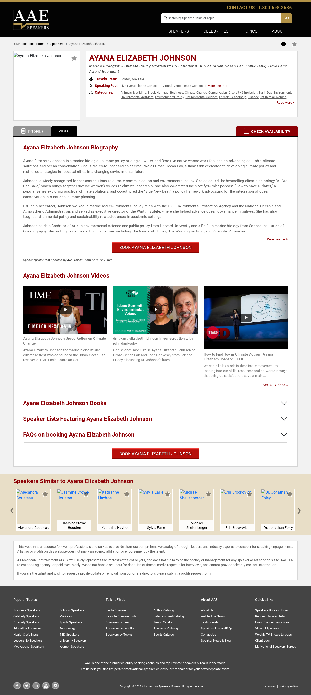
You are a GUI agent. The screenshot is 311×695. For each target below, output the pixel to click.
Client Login (263, 640)
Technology (67, 628)
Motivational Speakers (28, 646)
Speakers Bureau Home (271, 610)
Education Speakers (27, 628)
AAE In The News (213, 616)
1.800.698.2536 (275, 7)
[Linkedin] (36, 688)
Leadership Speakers (28, 640)
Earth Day (265, 92)
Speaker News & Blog (216, 640)
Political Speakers (72, 610)
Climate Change (196, 92)
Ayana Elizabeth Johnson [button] (143, 58)
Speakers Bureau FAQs (217, 628)
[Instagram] (55, 688)
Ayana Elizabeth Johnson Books (64, 403)
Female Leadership (232, 97)
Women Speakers (72, 646)
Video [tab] (64, 131)
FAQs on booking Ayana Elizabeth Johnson (78, 434)
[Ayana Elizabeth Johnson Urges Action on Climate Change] (65, 309)
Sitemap (270, 686)
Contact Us (208, 634)
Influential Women (273, 97)
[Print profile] (283, 44)
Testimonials (210, 622)
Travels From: (105, 79)
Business (176, 92)
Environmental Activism (137, 97)
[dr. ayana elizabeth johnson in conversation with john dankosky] (155, 309)
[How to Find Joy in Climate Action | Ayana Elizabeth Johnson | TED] (246, 317)
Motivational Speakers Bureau (275, 646)
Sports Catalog (164, 634)
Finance (253, 97)
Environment (282, 92)
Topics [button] (250, 31)
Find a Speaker (116, 610)
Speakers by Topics (119, 634)
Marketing (66, 616)
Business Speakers (26, 610)
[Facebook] (17, 688)
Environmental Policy (169, 97)
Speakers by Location (120, 628)
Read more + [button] (277, 239)
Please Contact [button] (147, 86)
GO (286, 18)
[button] (12, 510)
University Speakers (73, 640)
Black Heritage (158, 92)
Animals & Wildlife (133, 92)
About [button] (278, 31)
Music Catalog (163, 622)
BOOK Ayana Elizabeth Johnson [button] (155, 247)
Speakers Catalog (166, 628)
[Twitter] (26, 688)
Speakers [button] (178, 31)
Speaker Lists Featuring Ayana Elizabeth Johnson (87, 418)
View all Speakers (267, 628)
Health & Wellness (26, 634)
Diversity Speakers (26, 622)
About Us (207, 610)
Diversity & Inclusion (242, 92)
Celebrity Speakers (26, 616)
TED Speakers (69, 634)
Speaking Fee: (106, 86)
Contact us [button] (241, 7)
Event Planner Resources (272, 622)
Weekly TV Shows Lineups (273, 634)
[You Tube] (46, 688)
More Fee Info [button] (217, 86)
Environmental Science (201, 97)
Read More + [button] (285, 102)
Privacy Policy (289, 686)
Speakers (57, 44)
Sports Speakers (71, 622)
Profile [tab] (35, 131)
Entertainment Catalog (169, 616)
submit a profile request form (189, 573)
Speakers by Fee (117, 622)
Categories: (103, 92)
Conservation (217, 92)
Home (40, 44)
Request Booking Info (270, 616)
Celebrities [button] (215, 31)
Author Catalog (164, 610)
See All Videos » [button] (275, 385)
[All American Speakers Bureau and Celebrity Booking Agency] (31, 19)
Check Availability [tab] (270, 131)
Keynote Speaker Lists (121, 616)
